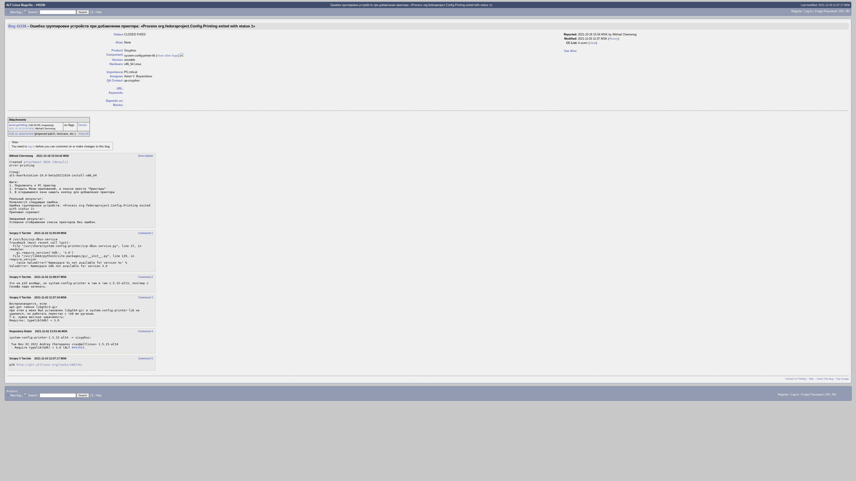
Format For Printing (795, 378)
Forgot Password (826, 11)
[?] (91, 12)
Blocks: (118, 105)
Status (118, 34)
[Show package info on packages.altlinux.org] (181, 55)
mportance (114, 72)
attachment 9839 (37, 162)
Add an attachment (21, 133)
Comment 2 (145, 277)
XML (811, 378)
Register (796, 11)
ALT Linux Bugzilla (19, 5)
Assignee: (116, 76)
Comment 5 (145, 358)
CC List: (571, 43)
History (613, 38)
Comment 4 (145, 331)
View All (83, 133)
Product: (117, 50)
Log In (809, 11)
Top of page (842, 378)
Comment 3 (145, 297)
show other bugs (167, 55)
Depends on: (114, 100)
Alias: (119, 42)
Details (82, 125)
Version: (117, 59)
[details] (60, 162)
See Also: (570, 51)
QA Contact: (115, 80)
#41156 (77, 347)
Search (32, 12)
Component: (114, 54)
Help (98, 12)
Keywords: (116, 92)
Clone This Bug (825, 378)
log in (31, 146)
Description (145, 155)
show (592, 43)
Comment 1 (145, 233)
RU (848, 11)
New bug (15, 12)
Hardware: (116, 64)
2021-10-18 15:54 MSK (21, 128)
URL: (120, 88)
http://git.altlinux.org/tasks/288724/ (49, 364)
